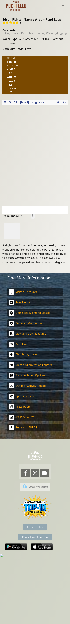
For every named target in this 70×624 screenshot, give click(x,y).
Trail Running (37, 33)
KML (24, 102)
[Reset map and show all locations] (58, 102)
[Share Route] (10, 102)
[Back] (4, 102)
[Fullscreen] (64, 102)
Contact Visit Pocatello (35, 536)
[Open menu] (63, 6)
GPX (32, 102)
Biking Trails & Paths (15, 33)
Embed (40, 102)
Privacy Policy (35, 527)
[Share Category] (15, 102)
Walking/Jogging (56, 33)
